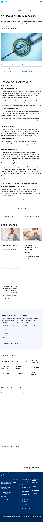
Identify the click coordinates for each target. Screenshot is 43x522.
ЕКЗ (19, 21)
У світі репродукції (25, 10)
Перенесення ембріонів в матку (28, 71)
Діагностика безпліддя (5, 68)
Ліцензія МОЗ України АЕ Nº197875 (10, 446)
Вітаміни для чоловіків (10, 246)
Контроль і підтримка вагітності (28, 74)
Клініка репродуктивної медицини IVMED (10, 10)
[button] (33, 216)
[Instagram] (4, 499)
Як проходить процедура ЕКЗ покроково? (9, 64)
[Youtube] (7, 499)
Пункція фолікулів (25, 64)
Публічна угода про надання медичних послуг (32, 516)
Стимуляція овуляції (5, 74)
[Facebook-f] (1, 499)
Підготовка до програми (6, 71)
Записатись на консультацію (10, 343)
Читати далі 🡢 (7, 254)
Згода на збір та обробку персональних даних (11, 516)
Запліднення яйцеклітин (27, 68)
